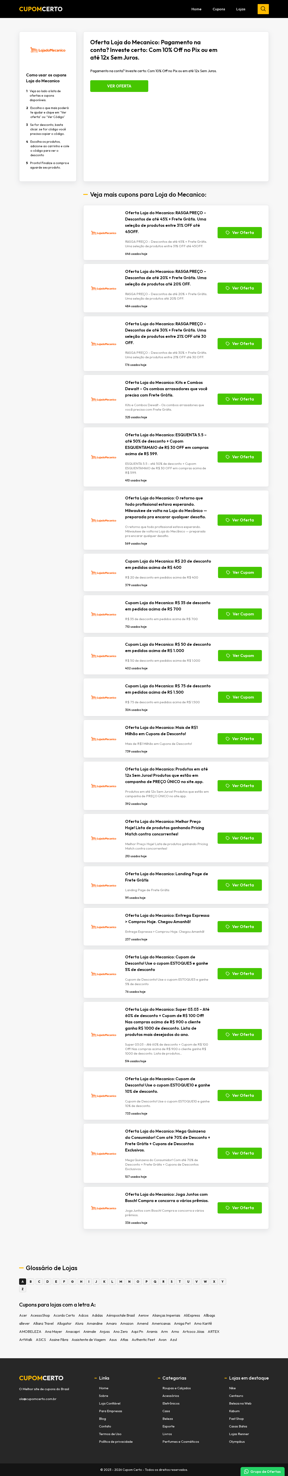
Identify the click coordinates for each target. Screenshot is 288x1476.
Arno (175, 1331)
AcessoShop (40, 1315)
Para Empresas (110, 1411)
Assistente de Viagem (89, 1339)
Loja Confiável (109, 1403)
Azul (173, 1339)
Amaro (111, 1323)
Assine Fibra (58, 1339)
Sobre (103, 1396)
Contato (105, 1426)
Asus (113, 1339)
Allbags (209, 1315)
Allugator (64, 1323)
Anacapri (72, 1331)
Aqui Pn (137, 1331)
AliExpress (192, 1315)
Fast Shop (236, 1418)
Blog (102, 1418)
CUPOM (41, 9)
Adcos (83, 1315)
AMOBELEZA (30, 1331)
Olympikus (237, 1441)
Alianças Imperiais (166, 1315)
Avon (162, 1339)
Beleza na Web (240, 1403)
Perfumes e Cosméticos (180, 1441)
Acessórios (170, 1396)
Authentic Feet (143, 1339)
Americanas (161, 1323)
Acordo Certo (64, 1315)
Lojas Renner (239, 1434)
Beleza (167, 1418)
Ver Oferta (119, 86)
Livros (167, 1434)
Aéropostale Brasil (120, 1315)
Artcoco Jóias (193, 1331)
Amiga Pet (182, 1323)
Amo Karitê (203, 1323)
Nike (232, 1388)
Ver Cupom (243, 572)
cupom (41, 1378)
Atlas (124, 1339)
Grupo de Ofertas (265, 1471)
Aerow (143, 1315)
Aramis (152, 1331)
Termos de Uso (110, 1434)
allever (24, 1323)
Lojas (240, 9)
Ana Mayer (53, 1331)
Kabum (234, 1411)
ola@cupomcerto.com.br (37, 1399)
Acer (23, 1315)
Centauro (236, 1396)
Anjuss (104, 1331)
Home (196, 9)
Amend (142, 1323)
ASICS (41, 1339)
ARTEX (213, 1331)
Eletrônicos (171, 1403)
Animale (89, 1331)
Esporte (168, 1426)
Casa (166, 1411)
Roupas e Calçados (176, 1388)
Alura (79, 1323)
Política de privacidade (116, 1441)
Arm (164, 1331)
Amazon (126, 1323)
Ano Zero (120, 1331)
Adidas (97, 1315)
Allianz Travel (43, 1323)
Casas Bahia (238, 1426)
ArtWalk (25, 1339)
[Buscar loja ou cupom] (263, 9)
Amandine (95, 1323)
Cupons (219, 9)
